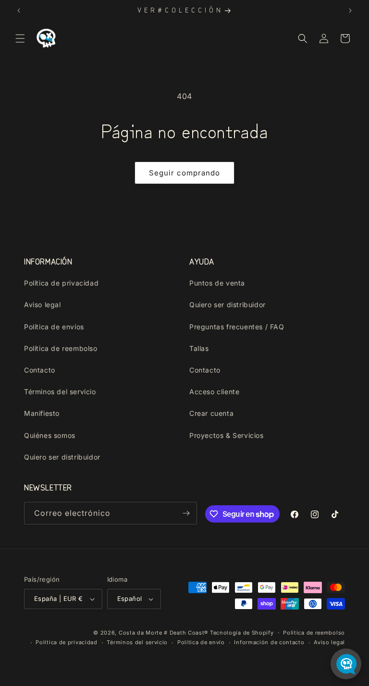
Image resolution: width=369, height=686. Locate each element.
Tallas (199, 348)
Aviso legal (42, 304)
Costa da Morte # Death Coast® (163, 632)
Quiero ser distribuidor (62, 457)
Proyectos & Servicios (226, 435)
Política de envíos (54, 327)
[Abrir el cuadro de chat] (346, 664)
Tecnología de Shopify (242, 632)
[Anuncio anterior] (18, 10)
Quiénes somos (49, 435)
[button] (20, 38)
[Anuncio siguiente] (350, 10)
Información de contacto (269, 642)
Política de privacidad (61, 283)
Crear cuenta (211, 413)
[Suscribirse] (186, 513)
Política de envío (201, 642)
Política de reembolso (61, 348)
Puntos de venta (217, 283)
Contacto (39, 370)
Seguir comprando (184, 172)
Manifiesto (42, 413)
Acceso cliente (214, 391)
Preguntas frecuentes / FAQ (236, 327)
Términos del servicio (60, 391)
